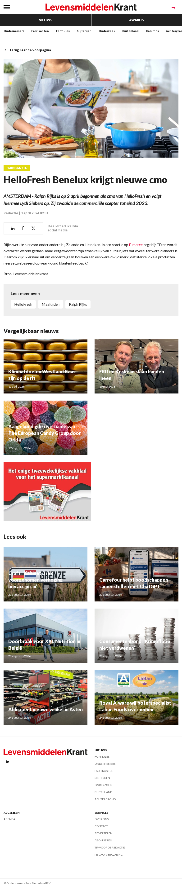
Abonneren (103, 840)
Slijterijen (84, 31)
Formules (63, 31)
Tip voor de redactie (110, 847)
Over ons (102, 819)
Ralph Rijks (78, 304)
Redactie (11, 213)
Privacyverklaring (109, 854)
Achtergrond (105, 799)
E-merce (135, 244)
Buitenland (130, 31)
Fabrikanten (40, 31)
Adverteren (103, 833)
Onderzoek (107, 31)
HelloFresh (23, 304)
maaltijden (50, 304)
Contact (101, 826)
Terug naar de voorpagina (30, 50)
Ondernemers (14, 31)
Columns (152, 31)
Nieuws (45, 20)
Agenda (9, 819)
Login (174, 7)
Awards (136, 20)
